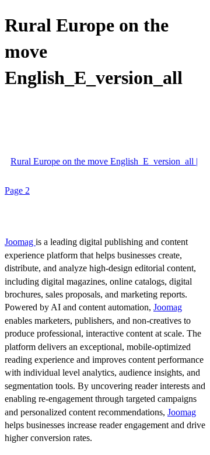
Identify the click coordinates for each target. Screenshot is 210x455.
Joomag (20, 242)
